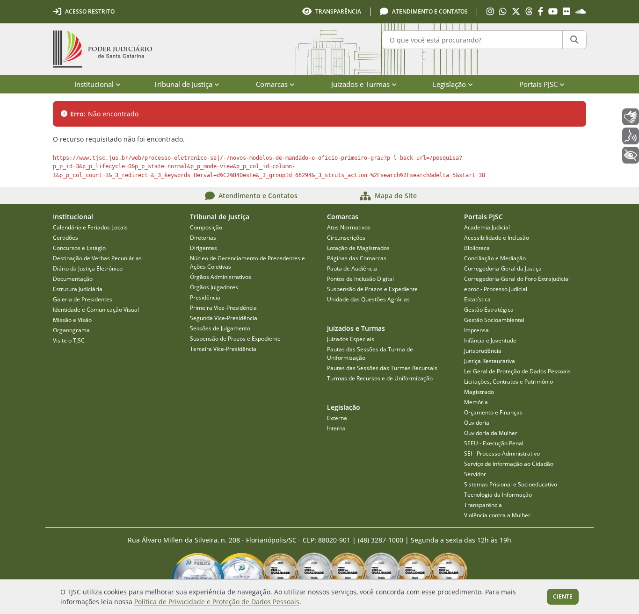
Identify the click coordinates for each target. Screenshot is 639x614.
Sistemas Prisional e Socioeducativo (510, 484)
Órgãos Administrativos (220, 277)
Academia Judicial (487, 227)
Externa (337, 418)
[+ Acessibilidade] (630, 155)
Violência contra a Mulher (497, 515)
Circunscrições (346, 238)
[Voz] (630, 136)
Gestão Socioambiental (494, 320)
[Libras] (630, 116)
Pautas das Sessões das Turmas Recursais (382, 368)
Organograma (71, 330)
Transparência (483, 505)
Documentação (73, 279)
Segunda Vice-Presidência (223, 318)
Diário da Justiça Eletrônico (88, 268)
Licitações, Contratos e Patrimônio (508, 382)
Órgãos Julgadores (214, 287)
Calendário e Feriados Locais (90, 227)
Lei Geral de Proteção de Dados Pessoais (517, 371)
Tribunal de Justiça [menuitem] (182, 84)
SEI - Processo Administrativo (502, 453)
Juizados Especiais (350, 339)
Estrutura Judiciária (77, 289)
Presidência (205, 297)
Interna (336, 428)
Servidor (475, 474)
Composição (206, 227)
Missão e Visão (72, 320)
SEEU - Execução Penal (493, 443)
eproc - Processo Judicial (495, 289)
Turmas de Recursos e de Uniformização (380, 378)
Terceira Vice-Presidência (223, 349)
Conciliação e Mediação (495, 258)
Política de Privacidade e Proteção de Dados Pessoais (216, 601)
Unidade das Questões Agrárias (368, 299)
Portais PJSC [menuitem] (538, 84)
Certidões (65, 238)
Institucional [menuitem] (94, 84)
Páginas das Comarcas (356, 258)
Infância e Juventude (490, 340)
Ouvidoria (476, 423)
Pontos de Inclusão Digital (360, 279)
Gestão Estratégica (489, 310)
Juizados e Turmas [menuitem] (360, 84)
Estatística (477, 299)
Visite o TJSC (69, 340)
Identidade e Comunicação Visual (96, 310)
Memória (476, 402)
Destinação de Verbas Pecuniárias (97, 258)
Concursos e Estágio (79, 248)
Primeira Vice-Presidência (223, 308)
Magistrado (479, 392)
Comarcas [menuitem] (272, 84)
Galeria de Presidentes (82, 299)
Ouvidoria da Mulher (490, 433)
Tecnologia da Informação (498, 495)
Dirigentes (203, 248)
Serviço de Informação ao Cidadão (508, 464)
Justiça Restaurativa (489, 361)
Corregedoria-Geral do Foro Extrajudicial (517, 279)
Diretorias (203, 238)
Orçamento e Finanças (493, 412)
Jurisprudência (482, 351)
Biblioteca (477, 248)
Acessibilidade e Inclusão (496, 238)
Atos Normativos (348, 227)
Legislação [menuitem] (449, 84)
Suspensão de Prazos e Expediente (235, 339)
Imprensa (476, 330)
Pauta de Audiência (352, 268)
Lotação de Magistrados (358, 248)
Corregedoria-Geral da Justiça (503, 268)
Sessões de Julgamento (220, 328)
